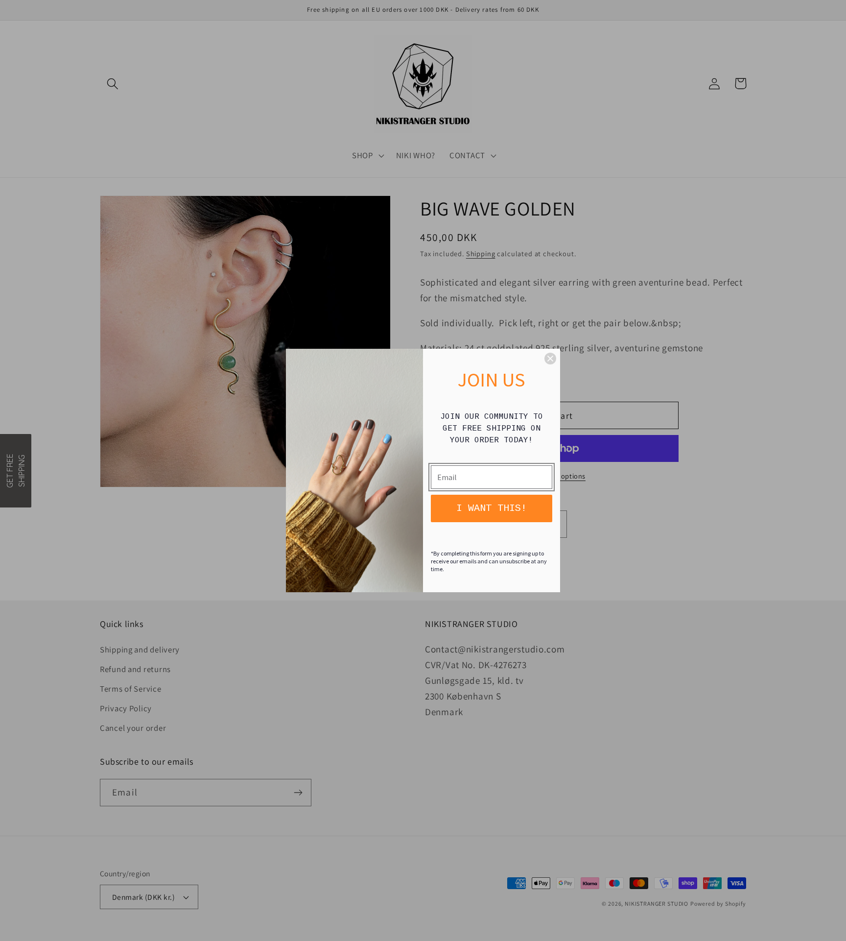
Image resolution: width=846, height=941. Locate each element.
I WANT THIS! (491, 508)
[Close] (550, 358)
